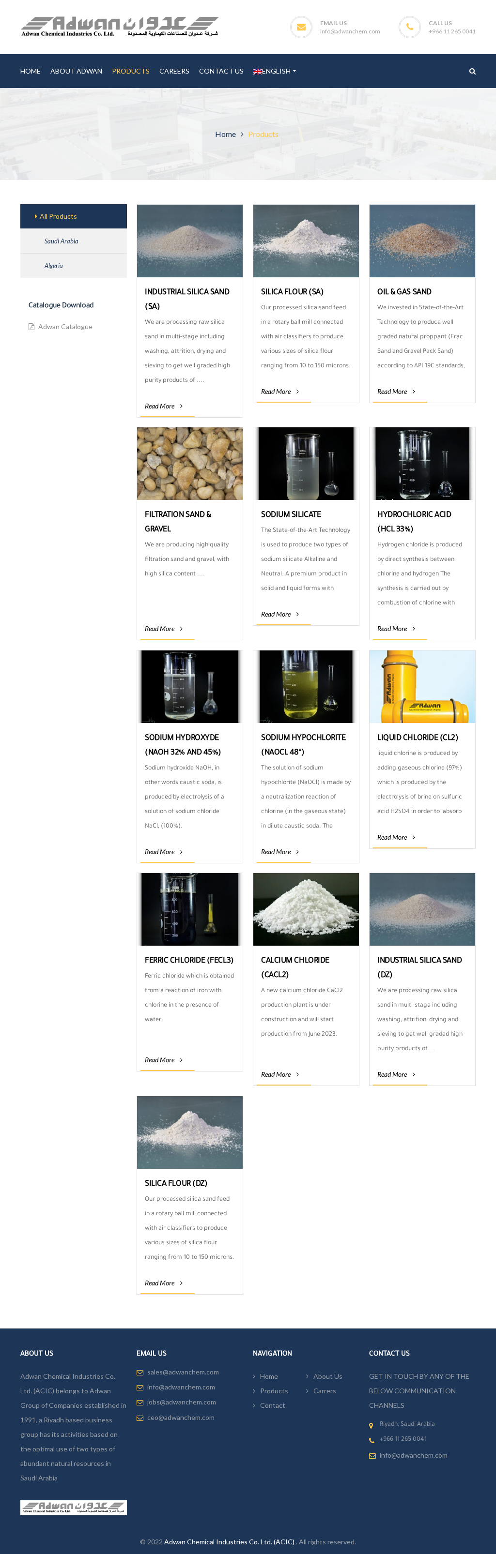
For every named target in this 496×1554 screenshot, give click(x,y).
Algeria (54, 266)
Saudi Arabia (61, 241)
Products (274, 1391)
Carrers (324, 1391)
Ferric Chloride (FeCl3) (189, 961)
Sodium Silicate (291, 515)
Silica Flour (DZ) (176, 1184)
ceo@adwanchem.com (181, 1417)
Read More (159, 406)
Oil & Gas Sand (404, 292)
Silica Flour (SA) (292, 292)
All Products (58, 216)
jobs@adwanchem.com (181, 1402)
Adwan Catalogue (65, 326)
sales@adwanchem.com (183, 1372)
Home (225, 133)
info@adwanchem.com (350, 31)
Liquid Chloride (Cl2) (418, 738)
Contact (272, 1405)
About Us (327, 1376)
